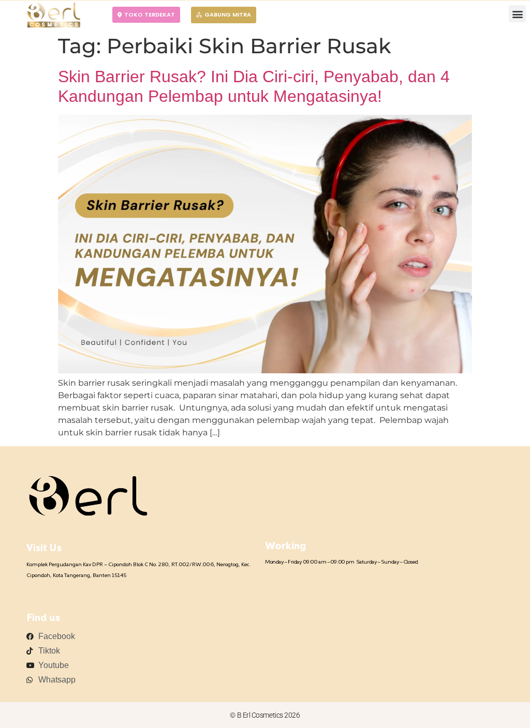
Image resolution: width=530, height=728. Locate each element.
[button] (517, 13)
